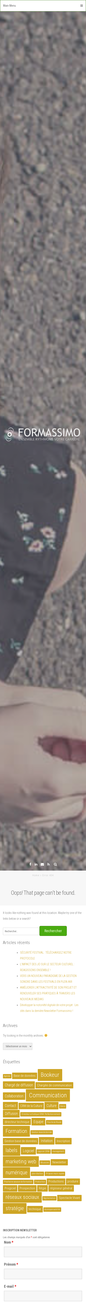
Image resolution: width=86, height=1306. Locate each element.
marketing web (21, 1161)
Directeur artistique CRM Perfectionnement (41, 1114)
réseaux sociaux (22, 1197)
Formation (16, 1131)
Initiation (47, 1141)
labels (12, 1150)
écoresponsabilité (52, 1209)
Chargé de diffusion (19, 1085)
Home (35, 875)
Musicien (44, 1162)
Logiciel (28, 1151)
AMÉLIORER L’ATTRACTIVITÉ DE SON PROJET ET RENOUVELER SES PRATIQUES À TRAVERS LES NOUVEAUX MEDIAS (48, 993)
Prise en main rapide (55, 1173)
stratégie (15, 1208)
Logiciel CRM (43, 1151)
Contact (10, 1105)
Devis (62, 1106)
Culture (52, 1105)
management (58, 1151)
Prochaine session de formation (18, 1181)
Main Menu (9, 5)
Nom (8, 1242)
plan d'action (37, 1173)
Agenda (7, 1076)
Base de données (24, 1076)
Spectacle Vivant (69, 1198)
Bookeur (50, 1074)
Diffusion (11, 1113)
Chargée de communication (54, 1085)
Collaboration (14, 1096)
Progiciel (10, 1188)
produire (72, 1181)
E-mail (10, 1286)
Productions (56, 1181)
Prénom (11, 1264)
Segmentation (49, 1198)
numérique (16, 1172)
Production (40, 1181)
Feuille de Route (54, 1122)
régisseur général (61, 1188)
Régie (42, 1188)
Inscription (63, 1141)
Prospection (27, 1188)
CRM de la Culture (31, 1106)
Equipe (38, 1121)
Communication (48, 1095)
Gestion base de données (21, 1141)
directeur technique (17, 1122)
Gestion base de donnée (42, 1132)
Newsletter (59, 1162)
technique (35, 1209)
